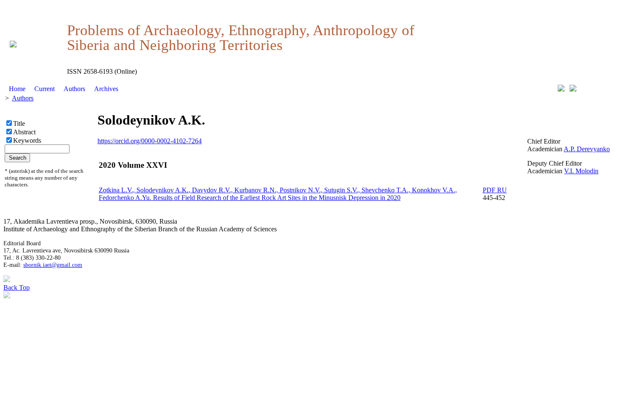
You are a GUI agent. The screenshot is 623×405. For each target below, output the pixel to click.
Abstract (24, 132)
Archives (106, 88)
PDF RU (495, 190)
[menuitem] (17, 89)
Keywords (27, 140)
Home (17, 88)
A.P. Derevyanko (587, 149)
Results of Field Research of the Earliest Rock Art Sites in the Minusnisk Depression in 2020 (278, 193)
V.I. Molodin (581, 171)
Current (44, 88)
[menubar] (63, 89)
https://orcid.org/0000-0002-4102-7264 (149, 140)
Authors (74, 88)
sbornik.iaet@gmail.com (52, 264)
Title (19, 123)
